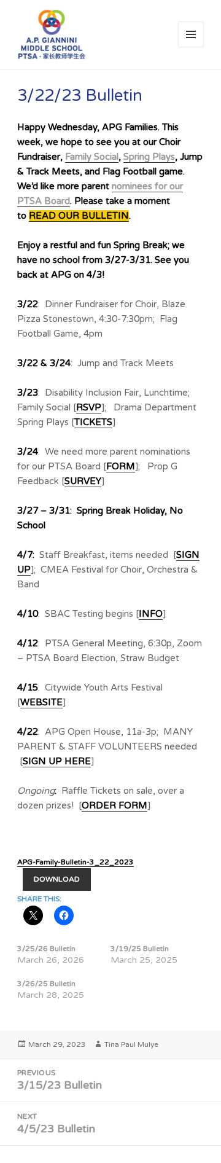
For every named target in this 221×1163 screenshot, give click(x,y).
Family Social (91, 156)
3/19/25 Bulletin (139, 948)
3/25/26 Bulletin (46, 948)
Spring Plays (149, 156)
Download (57, 879)
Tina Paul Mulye (131, 1044)
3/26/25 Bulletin (46, 983)
